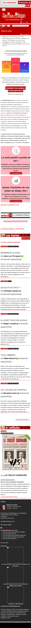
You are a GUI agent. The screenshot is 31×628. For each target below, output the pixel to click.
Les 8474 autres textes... (22, 419)
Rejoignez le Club (5, 617)
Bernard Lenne (10, 393)
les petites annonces (9, 115)
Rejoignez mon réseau (12, 509)
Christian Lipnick (11, 291)
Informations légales (6, 524)
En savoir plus (4, 542)
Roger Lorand (9, 324)
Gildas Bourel (9, 358)
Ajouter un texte (25, 238)
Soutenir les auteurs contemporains (15, 89)
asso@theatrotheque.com (8, 521)
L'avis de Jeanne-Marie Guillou (9, 496)
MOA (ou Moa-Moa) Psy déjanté (24, 68)
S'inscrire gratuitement (16, 173)
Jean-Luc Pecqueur (12, 256)
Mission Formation (6, 66)
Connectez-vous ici (18, 94)
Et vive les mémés (15, 62)
